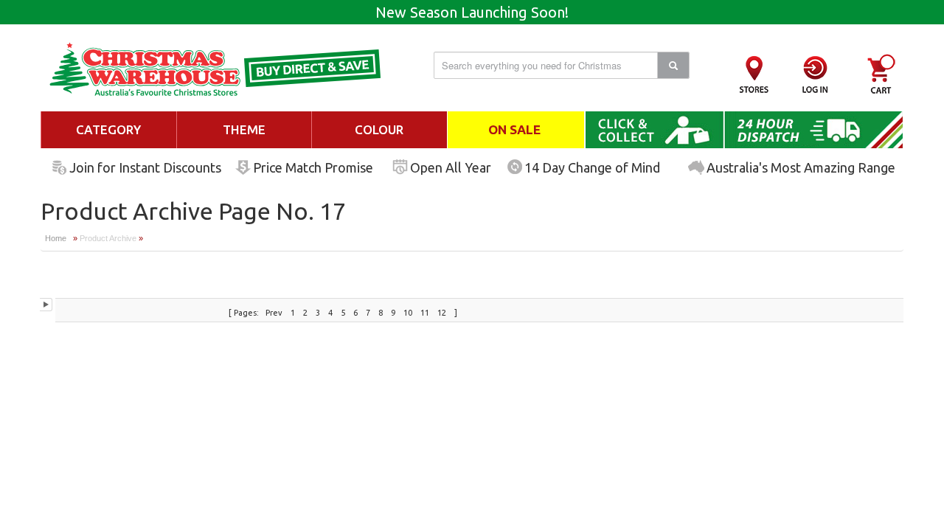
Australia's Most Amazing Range (801, 167)
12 (442, 312)
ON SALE (514, 129)
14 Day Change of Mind (592, 167)
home (55, 238)
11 (425, 312)
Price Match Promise (313, 167)
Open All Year (450, 167)
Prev (274, 312)
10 (408, 312)
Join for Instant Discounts (145, 167)
